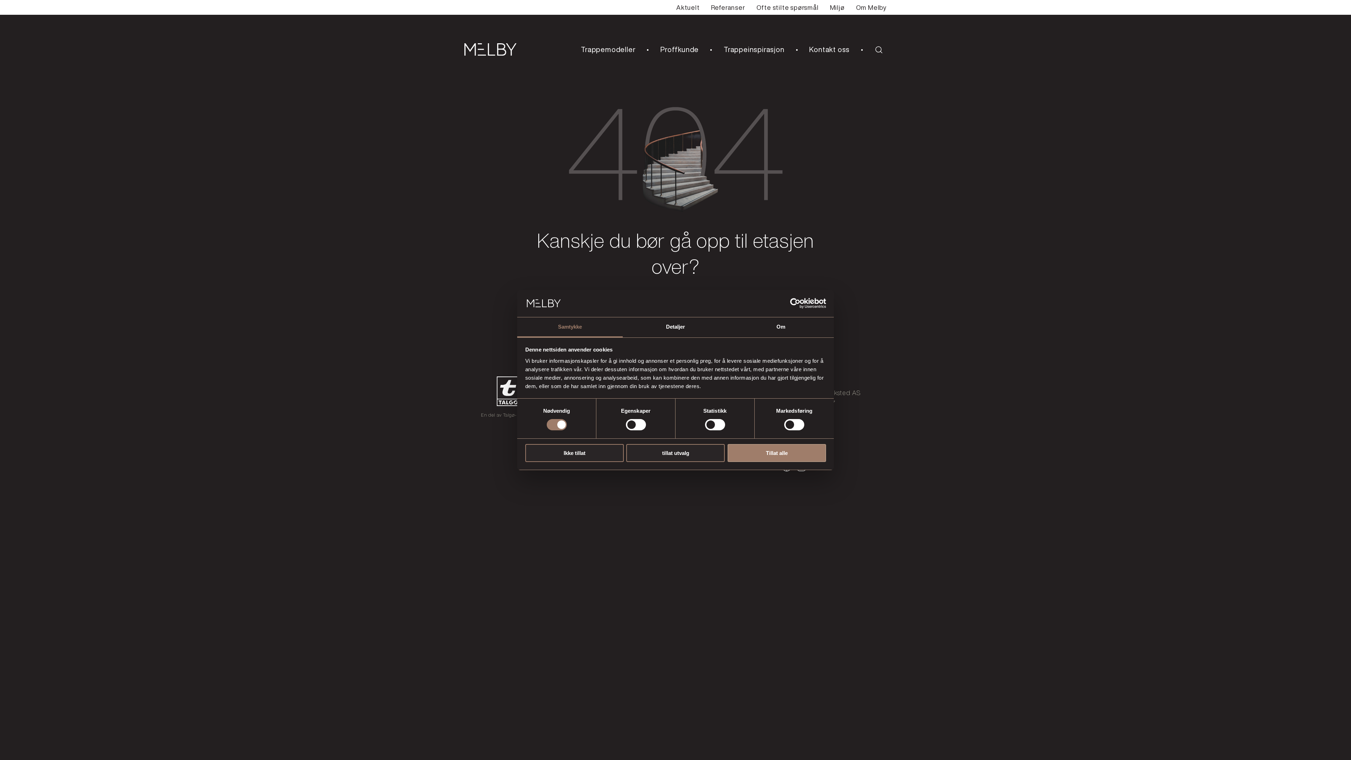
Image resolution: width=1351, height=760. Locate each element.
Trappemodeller (608, 49)
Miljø (837, 7)
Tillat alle (777, 453)
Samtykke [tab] (570, 327)
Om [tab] (780, 327)
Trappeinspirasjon (754, 49)
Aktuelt (688, 7)
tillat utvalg (675, 453)
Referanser (728, 7)
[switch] (636, 424)
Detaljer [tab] (675, 327)
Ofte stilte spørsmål (787, 7)
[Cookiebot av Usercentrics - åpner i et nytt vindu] (795, 303)
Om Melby (871, 7)
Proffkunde (679, 49)
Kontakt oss (829, 49)
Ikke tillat (574, 453)
